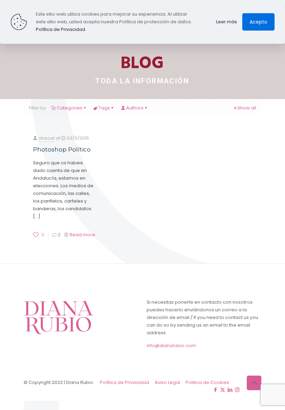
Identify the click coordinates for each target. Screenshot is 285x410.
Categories (69, 108)
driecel (47, 138)
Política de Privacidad (124, 382)
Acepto (258, 21)
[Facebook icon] (215, 389)
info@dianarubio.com (171, 345)
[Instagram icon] (237, 389)
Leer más (226, 21)
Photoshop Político (62, 149)
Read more (82, 234)
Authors (135, 108)
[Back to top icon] (254, 383)
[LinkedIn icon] (230, 389)
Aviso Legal (167, 382)
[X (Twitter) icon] (222, 389)
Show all (246, 108)
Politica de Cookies (207, 382)
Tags (104, 108)
